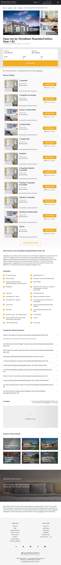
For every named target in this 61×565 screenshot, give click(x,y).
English (36, 2)
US (57, 402)
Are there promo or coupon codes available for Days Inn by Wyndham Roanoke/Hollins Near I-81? (24, 392)
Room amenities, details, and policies (28, 91)
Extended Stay (46, 534)
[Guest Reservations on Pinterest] (38, 547)
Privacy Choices (44, 537)
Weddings (46, 532)
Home (4, 8)
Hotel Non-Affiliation (15, 541)
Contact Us (46, 526)
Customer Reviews (15, 530)
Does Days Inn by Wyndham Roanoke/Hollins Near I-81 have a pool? (23, 356)
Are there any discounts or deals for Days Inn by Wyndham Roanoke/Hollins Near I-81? (28, 386)
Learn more (39, 71)
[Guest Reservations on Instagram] (30, 547)
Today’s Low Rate (50, 87)
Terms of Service (15, 532)
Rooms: (6, 56)
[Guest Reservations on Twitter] (23, 547)
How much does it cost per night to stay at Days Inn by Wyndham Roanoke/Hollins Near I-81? (28, 345)
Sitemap (15, 537)
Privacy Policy (15, 534)
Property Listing (15, 539)
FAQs (15, 528)
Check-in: (6, 51)
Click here (41, 512)
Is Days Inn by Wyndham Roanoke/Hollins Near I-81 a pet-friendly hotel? (25, 365)
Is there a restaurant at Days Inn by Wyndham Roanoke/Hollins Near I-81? (25, 361)
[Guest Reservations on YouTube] (44, 547)
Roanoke (20, 8)
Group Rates (46, 530)
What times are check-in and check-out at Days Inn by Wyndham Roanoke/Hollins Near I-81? (28, 351)
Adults (24, 56)
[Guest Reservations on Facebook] (17, 547)
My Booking (46, 528)
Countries (10, 8)
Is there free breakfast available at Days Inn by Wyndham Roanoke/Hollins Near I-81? (28, 371)
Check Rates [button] (49, 84)
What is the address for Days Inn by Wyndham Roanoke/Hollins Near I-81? (25, 335)
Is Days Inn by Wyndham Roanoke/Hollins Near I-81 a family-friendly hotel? (26, 380)
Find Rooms (30, 63)
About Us (15, 526)
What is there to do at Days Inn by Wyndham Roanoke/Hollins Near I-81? (25, 376)
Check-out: (34, 51)
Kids (42, 56)
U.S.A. (15, 8)
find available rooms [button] (30, 243)
